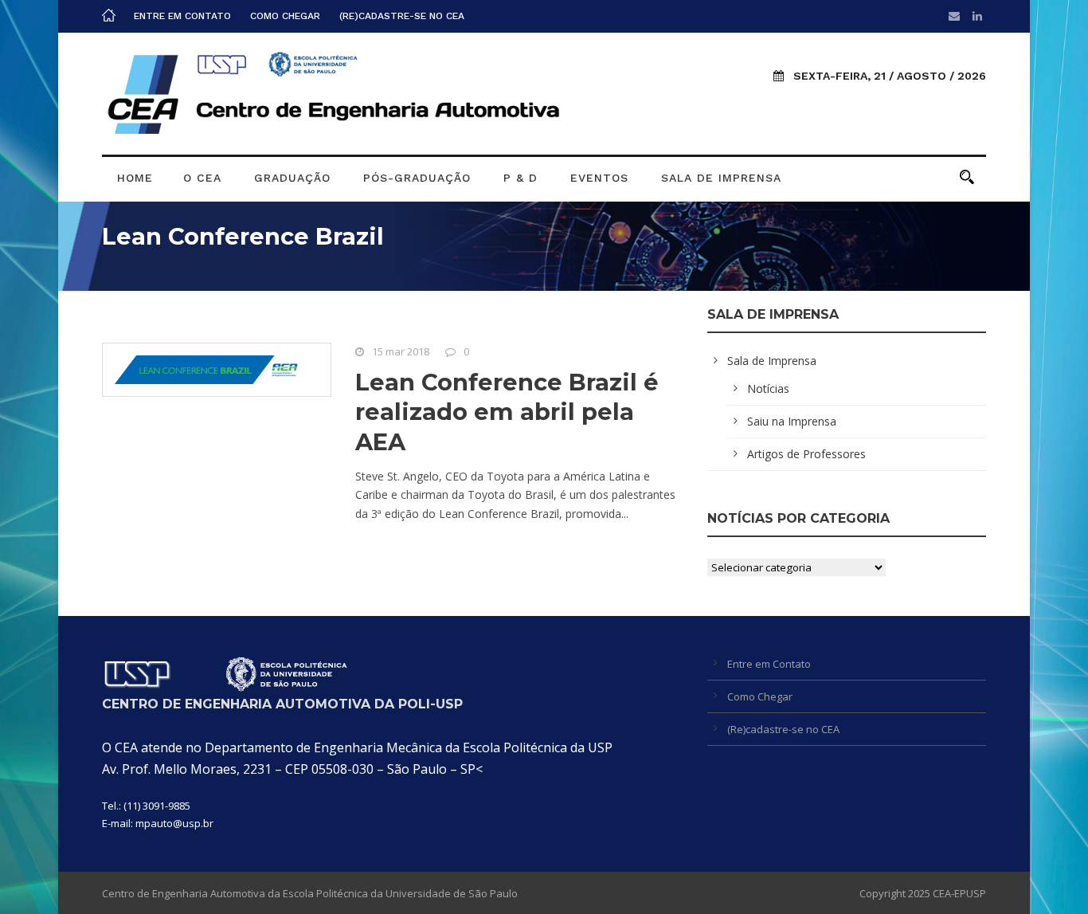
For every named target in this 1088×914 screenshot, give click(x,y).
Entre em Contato (182, 16)
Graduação (292, 177)
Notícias (768, 388)
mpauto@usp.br (174, 823)
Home (135, 177)
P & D (520, 177)
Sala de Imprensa (721, 177)
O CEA (202, 177)
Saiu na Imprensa (791, 421)
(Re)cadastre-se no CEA (401, 16)
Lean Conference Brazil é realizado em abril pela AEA (507, 412)
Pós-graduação (417, 177)
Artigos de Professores (806, 453)
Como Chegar (285, 16)
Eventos (599, 177)
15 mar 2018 (400, 351)
